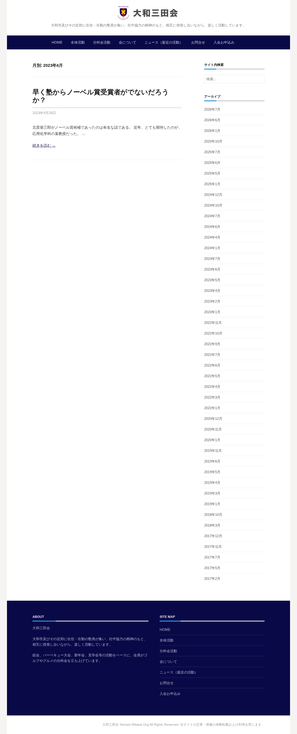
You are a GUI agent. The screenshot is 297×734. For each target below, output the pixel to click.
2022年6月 (212, 365)
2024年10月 (213, 205)
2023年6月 (212, 269)
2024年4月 (212, 237)
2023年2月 (212, 301)
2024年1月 (212, 248)
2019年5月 (212, 472)
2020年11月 (213, 429)
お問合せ (198, 42)
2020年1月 (212, 440)
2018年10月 (213, 515)
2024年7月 (212, 216)
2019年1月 (212, 504)
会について (127, 42)
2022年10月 (213, 333)
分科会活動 (101, 42)
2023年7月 (212, 259)
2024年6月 (212, 227)
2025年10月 (213, 141)
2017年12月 (213, 536)
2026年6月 (212, 120)
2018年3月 (212, 525)
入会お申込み (223, 42)
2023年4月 (212, 291)
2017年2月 (212, 579)
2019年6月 (212, 461)
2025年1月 (212, 184)
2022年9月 (212, 344)
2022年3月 (212, 397)
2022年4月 (212, 387)
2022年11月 (213, 323)
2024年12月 (213, 195)
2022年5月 (212, 376)
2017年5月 (212, 568)
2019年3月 (212, 493)
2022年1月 (212, 408)
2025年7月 (212, 152)
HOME (57, 42)
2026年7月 (212, 109)
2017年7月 (212, 557)
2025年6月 (212, 163)
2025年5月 (212, 173)
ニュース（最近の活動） (164, 42)
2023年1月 (212, 312)
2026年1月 (212, 131)
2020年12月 (213, 419)
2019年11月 (213, 451)
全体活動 (78, 42)
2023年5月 (212, 280)
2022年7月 (212, 355)
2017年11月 (213, 547)
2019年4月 (212, 483)
